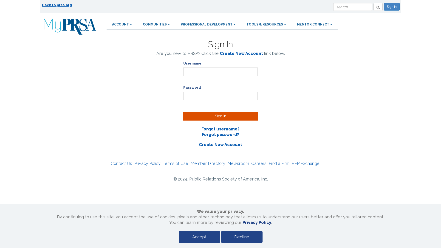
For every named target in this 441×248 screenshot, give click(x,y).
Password (192, 87)
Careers (258, 163)
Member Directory (207, 163)
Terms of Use (175, 163)
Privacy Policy (147, 163)
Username (192, 63)
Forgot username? (220, 129)
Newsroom (238, 163)
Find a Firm (279, 163)
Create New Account (241, 53)
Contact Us (121, 163)
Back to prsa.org (57, 5)
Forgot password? (220, 134)
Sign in (392, 6)
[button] (378, 7)
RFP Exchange (305, 163)
